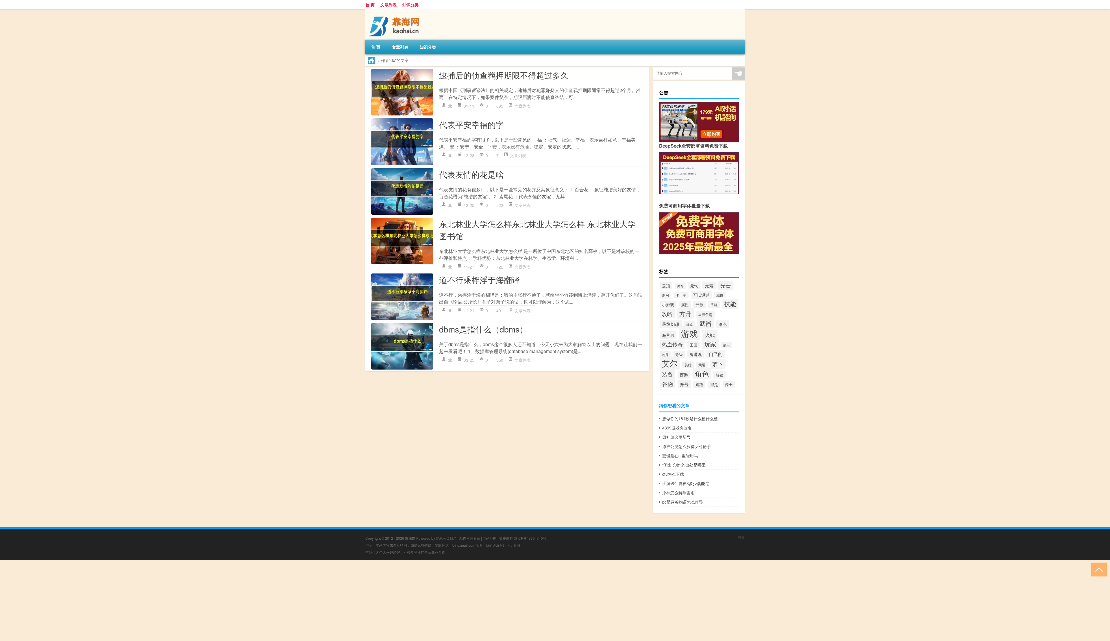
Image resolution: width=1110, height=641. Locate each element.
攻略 (667, 313)
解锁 (719, 375)
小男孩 (739, 537)
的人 (726, 345)
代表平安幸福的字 (471, 124)
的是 (665, 354)
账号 (684, 384)
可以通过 (701, 295)
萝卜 (717, 364)
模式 (689, 324)
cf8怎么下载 (673, 474)
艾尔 (670, 363)
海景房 (668, 335)
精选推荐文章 (469, 538)
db (450, 106)
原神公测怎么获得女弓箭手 (686, 446)
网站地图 (490, 538)
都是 (714, 384)
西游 (684, 375)
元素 (709, 285)
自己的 (716, 354)
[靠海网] (395, 11)
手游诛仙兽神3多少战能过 (685, 483)
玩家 (710, 343)
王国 (693, 345)
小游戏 (668, 304)
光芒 (725, 285)
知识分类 (410, 5)
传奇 (680, 286)
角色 (702, 374)
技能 (730, 304)
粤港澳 (696, 354)
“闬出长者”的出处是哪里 (684, 465)
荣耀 (701, 365)
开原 (699, 304)
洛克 (723, 324)
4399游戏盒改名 (677, 428)
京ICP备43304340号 (530, 538)
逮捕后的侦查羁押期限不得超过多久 (504, 75)
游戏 (689, 333)
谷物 (667, 383)
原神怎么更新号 (676, 437)
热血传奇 (672, 344)
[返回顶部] (1097, 569)
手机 (714, 304)
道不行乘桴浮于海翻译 (479, 279)
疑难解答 (506, 538)
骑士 (728, 384)
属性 (685, 304)
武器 (706, 323)
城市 (719, 295)
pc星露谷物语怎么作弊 (682, 502)
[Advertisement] (173, 600)
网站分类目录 (446, 538)
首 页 (370, 5)
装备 (667, 374)
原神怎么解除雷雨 (678, 492)
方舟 (685, 313)
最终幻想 (670, 324)
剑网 (665, 295)
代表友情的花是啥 (471, 174)
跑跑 (699, 384)
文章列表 (388, 5)
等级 (679, 354)
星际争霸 (705, 314)
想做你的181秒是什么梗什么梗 (690, 418)
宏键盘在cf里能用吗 (680, 455)
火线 (710, 334)
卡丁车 (681, 295)
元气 (694, 286)
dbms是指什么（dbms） (483, 329)
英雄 (687, 364)
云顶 (666, 286)
